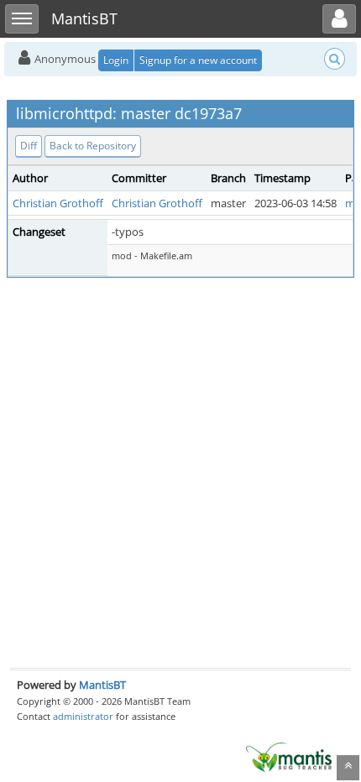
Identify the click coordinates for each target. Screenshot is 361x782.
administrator (83, 716)
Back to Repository (93, 145)
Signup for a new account (198, 60)
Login (115, 60)
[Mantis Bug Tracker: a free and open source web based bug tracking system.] (289, 756)
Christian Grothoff (58, 203)
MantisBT (102, 684)
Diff (28, 145)
